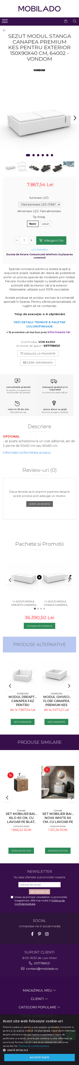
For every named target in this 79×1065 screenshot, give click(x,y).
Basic (32, 223)
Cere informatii (39, 362)
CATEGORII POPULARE (38, 1007)
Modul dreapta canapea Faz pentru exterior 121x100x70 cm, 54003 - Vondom (22, 701)
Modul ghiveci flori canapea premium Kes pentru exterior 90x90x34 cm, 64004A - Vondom (56, 701)
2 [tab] (33, 155)
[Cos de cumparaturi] (66, 21)
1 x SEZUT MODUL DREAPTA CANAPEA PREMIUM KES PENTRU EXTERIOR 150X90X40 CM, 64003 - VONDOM (23, 603)
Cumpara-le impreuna (39, 625)
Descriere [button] (39, 427)
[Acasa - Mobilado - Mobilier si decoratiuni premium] (39, 9)
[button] (39, 1050)
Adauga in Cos (53, 240)
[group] (39, 121)
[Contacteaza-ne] (56, 21)
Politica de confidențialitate (34, 1046)
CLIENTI (38, 999)
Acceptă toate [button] (39, 1057)
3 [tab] (38, 155)
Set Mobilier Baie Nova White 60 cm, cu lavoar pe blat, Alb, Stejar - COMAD (58, 818)
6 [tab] (52, 155)
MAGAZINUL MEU (38, 990)
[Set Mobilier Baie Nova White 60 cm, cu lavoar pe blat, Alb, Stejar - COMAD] (57, 782)
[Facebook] (32, 934)
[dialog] (39, 1040)
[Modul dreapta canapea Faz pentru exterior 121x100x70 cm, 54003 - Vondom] (23, 675)
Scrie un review (39, 503)
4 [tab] (42, 155)
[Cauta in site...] (74, 21)
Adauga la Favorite (39, 353)
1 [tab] (28, 155)
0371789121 (41, 963)
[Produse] (5, 22)
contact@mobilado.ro (41, 968)
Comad (21, 810)
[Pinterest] (39, 934)
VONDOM (22, 693)
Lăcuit (45, 223)
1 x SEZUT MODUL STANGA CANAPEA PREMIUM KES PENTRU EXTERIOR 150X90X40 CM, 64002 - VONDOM (55, 603)
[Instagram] (47, 934)
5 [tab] (47, 155)
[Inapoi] (3, 30)
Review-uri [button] (39, 470)
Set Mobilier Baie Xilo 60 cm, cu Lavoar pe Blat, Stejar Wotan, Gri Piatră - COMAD (21, 818)
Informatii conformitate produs (26, 452)
